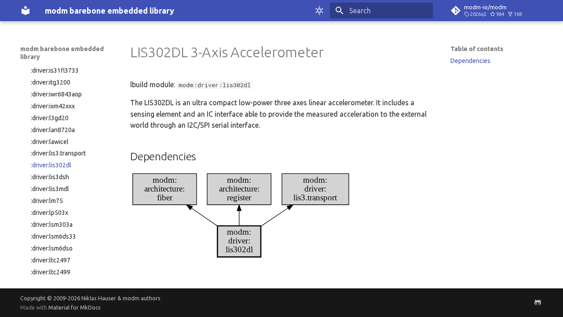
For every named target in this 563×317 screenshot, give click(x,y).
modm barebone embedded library (62, 52)
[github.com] (537, 302)
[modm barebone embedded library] (25, 10)
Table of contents (476, 48)
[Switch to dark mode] (319, 10)
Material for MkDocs (74, 307)
